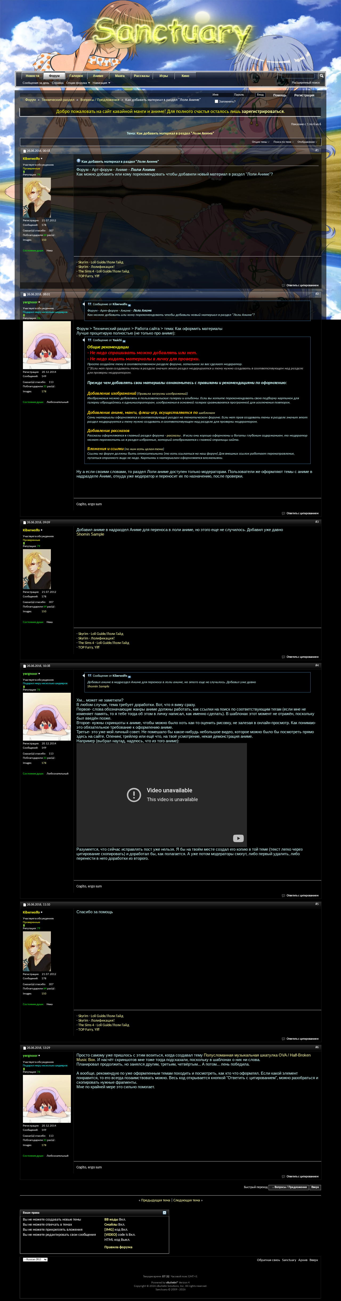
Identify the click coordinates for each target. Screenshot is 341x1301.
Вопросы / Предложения (99, 100)
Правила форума (118, 1247)
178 (44, 391)
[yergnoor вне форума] (47, 345)
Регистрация (304, 95)
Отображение (306, 142)
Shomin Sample (90, 534)
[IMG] (109, 1230)
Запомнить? (227, 101)
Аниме (98, 76)
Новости (32, 76)
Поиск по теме (282, 142)
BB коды (111, 1220)
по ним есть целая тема (144, 449)
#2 (317, 294)
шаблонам (207, 413)
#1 (317, 150)
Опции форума (76, 82)
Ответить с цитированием (303, 285)
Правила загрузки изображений (162, 393)
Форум (54, 76)
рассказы (174, 435)
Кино (185, 76)
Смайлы (110, 1225)
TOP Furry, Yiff (88, 276)
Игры (164, 76)
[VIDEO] (110, 1235)
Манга (120, 76)
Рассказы (141, 76)
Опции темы (259, 142)
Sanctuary (289, 1260)
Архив (302, 1260)
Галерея (76, 76)
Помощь (279, 95)
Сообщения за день (36, 82)
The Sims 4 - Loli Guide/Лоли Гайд (103, 272)
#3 (317, 522)
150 (44, 240)
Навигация (100, 82)
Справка (57, 82)
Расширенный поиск (306, 82)
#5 (317, 904)
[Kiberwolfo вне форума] (37, 198)
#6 (317, 1047)
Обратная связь (268, 1260)
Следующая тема (186, 1200)
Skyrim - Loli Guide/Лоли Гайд (100, 262)
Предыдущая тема (155, 1200)
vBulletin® (172, 1282)
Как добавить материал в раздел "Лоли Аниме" (175, 134)
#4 (317, 665)
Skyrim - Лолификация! (96, 267)
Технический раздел (58, 100)
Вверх (315, 1187)
